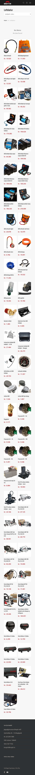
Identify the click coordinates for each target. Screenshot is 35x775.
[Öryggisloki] (10, 410)
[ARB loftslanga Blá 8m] (10, 266)
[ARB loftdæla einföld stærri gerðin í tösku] (10, 94)
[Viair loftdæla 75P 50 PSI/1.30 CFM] (10, 575)
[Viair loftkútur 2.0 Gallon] (10, 650)
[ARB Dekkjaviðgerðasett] (24, 46)
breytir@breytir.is (9, 747)
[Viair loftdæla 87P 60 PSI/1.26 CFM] (24, 575)
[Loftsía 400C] (10, 387)
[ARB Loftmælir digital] (10, 219)
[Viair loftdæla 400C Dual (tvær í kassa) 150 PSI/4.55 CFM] (10, 523)
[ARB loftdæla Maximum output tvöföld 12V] (24, 144)
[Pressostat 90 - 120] (24, 451)
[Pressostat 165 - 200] (24, 431)
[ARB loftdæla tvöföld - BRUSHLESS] (10, 194)
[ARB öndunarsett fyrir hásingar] (24, 263)
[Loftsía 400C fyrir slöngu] (24, 387)
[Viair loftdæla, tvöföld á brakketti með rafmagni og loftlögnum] (24, 600)
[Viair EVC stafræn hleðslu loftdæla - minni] (24, 473)
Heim (5, 20)
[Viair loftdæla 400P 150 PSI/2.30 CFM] (24, 523)
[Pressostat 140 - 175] (10, 431)
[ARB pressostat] (10, 289)
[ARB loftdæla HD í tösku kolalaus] (10, 119)
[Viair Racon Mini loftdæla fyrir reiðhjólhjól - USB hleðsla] (24, 673)
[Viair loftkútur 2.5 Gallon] (24, 650)
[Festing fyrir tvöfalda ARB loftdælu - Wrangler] (24, 337)
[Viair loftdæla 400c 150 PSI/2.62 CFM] (24, 498)
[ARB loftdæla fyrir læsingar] (24, 94)
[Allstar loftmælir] (10, 46)
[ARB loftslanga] (24, 243)
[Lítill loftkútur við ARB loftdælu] (10, 362)
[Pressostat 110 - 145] (24, 408)
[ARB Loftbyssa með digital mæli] (10, 69)
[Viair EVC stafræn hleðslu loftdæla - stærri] (10, 498)
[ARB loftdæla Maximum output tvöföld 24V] (10, 169)
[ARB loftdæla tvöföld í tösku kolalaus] (24, 194)
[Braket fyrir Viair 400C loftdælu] (24, 312)
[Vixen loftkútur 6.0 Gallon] (10, 700)
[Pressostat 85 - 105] (10, 451)
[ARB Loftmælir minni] (10, 243)
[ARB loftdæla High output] (10, 144)
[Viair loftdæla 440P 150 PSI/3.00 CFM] (10, 550)
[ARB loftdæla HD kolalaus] (24, 119)
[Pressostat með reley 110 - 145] (10, 472)
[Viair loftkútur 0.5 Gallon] (10, 627)
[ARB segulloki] (24, 289)
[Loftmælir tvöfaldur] (24, 362)
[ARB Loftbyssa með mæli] (24, 69)
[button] (30, 3)
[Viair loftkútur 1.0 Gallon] (24, 627)
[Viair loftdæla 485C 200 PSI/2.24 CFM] (24, 550)
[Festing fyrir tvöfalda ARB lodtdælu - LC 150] (10, 335)
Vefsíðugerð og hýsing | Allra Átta (12, 768)
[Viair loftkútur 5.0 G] (10, 673)
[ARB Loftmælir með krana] (24, 219)
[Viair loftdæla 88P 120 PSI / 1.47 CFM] (10, 600)
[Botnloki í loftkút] (10, 312)
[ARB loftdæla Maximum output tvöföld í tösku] (24, 169)
